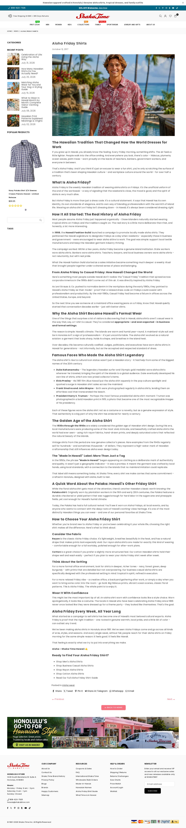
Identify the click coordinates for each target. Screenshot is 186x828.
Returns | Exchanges (119, 776)
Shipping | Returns (118, 772)
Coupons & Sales (84, 768)
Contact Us (47, 772)
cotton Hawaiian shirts (146, 551)
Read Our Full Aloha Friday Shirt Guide (77, 677)
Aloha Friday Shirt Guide (87, 791)
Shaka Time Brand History (53, 776)
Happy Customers (50, 791)
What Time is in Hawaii (86, 795)
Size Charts (115, 780)
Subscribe (152, 791)
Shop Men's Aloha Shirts (69, 661)
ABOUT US (150, 24)
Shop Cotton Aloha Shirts (70, 673)
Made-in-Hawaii (83, 783)
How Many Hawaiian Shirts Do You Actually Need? (32, 71)
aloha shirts (120, 187)
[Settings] (165, 15)
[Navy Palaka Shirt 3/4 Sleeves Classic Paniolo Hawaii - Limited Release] (25, 160)
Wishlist (113, 791)
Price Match (115, 783)
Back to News (114, 707)
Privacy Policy (48, 780)
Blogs (44, 783)
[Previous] (9, 174)
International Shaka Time (87, 776)
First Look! (35, 24)
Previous (59, 699)
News (16, 31)
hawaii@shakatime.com (18, 802)
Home (9, 31)
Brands (45, 787)
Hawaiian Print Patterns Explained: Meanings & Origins (32, 118)
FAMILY (99, 24)
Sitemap (45, 795)
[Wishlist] (170, 15)
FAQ (78, 772)
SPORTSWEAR (112, 24)
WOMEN (58, 24)
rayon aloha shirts (118, 542)
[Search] (160, 15)
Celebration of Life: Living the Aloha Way (31, 56)
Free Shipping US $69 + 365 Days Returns (31, 16)
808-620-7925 (17, 8)
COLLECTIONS (83, 24)
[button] (175, 15)
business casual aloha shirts (142, 569)
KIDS (69, 24)
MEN (47, 24)
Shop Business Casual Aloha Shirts (75, 665)
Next (170, 699)
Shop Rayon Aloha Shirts (69, 669)
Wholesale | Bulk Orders (87, 780)
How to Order (116, 768)
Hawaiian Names (84, 787)
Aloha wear (68, 685)
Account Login (116, 787)
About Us (46, 768)
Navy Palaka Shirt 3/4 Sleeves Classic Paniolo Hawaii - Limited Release (24, 194)
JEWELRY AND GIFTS (132, 24)
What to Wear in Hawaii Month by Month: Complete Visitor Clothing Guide (31, 102)
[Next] (42, 174)
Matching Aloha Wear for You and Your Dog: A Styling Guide (31, 86)
